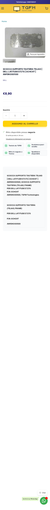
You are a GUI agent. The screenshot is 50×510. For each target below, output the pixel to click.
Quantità (6, 110)
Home (4, 21)
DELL (5, 80)
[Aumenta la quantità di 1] (24, 115)
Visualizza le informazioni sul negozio (18, 139)
